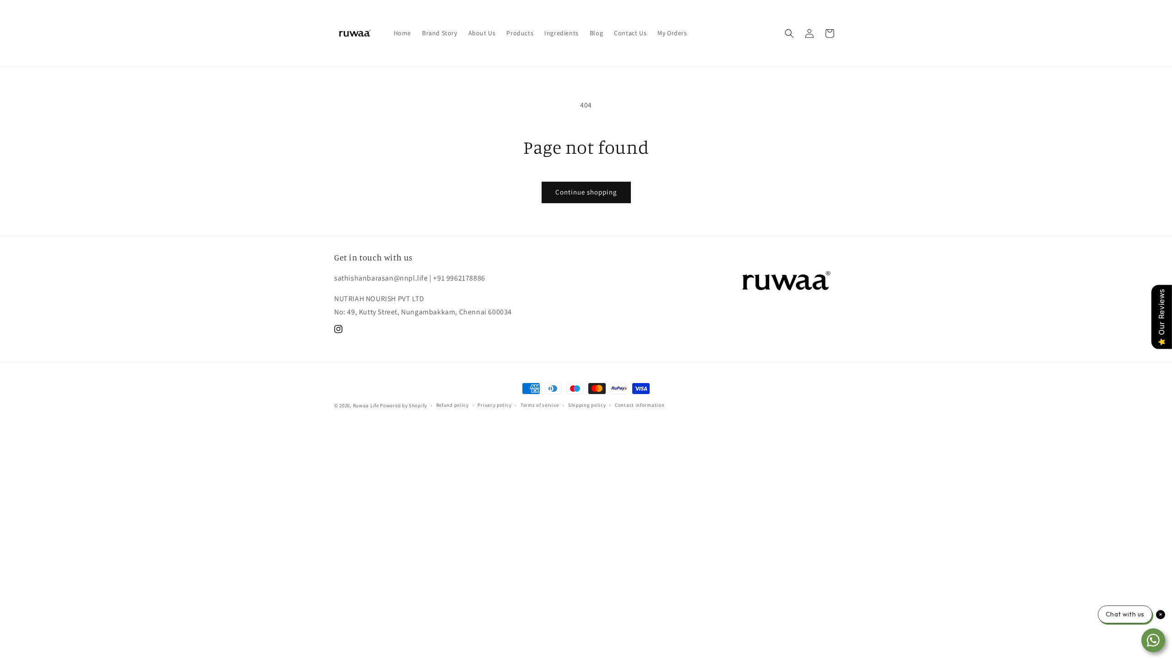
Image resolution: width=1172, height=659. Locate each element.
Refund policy (452, 405)
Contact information (639, 405)
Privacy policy (494, 405)
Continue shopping (586, 192)
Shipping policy (587, 405)
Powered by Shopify (403, 405)
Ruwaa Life (366, 405)
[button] (789, 33)
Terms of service (540, 405)
